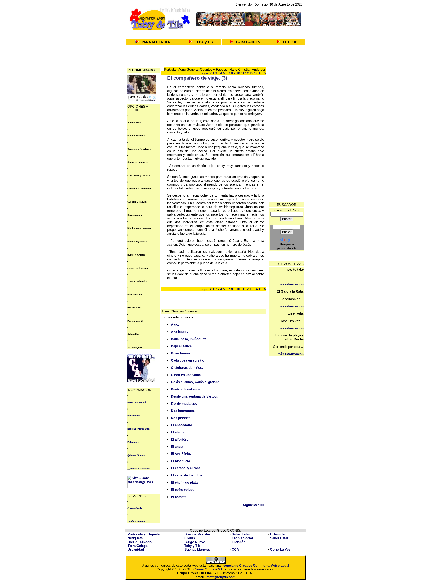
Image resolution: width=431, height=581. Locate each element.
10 (238, 73)
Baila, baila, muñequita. (189, 339)
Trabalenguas (134, 347)
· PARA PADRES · (248, 42)
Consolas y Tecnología (139, 188)
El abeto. (178, 432)
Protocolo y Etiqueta (144, 534)
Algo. (175, 324)
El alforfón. (179, 439)
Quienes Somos (136, 455)
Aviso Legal (280, 565)
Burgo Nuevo (194, 542)
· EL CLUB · (290, 42)
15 (260, 73)
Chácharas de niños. (187, 367)
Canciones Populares (139, 149)
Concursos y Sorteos (138, 175)
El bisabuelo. (181, 461)
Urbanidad (278, 534)
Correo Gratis (134, 508)
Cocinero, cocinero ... (139, 162)
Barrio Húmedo (140, 542)
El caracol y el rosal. (186, 468)
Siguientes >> (253, 505)
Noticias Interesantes (139, 429)
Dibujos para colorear (139, 228)
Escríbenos (133, 415)
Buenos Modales (197, 534)
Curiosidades (134, 215)
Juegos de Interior (137, 281)
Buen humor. (181, 353)
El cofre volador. (183, 489)
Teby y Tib (192, 546)
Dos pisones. (181, 418)
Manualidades (135, 294)
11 (242, 73)
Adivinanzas (134, 122)
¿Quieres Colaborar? (138, 468)
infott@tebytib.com (220, 577)
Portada (170, 69)
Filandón (238, 542)
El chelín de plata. (184, 482)
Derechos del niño (137, 402)
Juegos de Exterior (137, 268)
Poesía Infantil (135, 321)
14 (256, 73)
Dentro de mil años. (186, 389)
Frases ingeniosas (137, 241)
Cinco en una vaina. (186, 375)
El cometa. (179, 497)
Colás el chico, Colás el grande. (195, 382)
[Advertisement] (215, 33)
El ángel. (177, 446)
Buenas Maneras (136, 135)
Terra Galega (137, 546)
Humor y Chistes (136, 254)
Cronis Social (242, 538)
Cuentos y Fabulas (137, 202)
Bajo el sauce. (182, 346)
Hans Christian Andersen (247, 69)
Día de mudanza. (184, 403)
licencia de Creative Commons (245, 565)
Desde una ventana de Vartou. (194, 396)
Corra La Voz (280, 549)
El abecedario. (182, 425)
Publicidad (133, 442)
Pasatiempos (134, 307)
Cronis (189, 538)
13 (251, 73)
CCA (235, 549)
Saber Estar (241, 534)
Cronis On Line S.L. (208, 569)
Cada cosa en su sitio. (188, 360)
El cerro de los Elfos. (187, 475)
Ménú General (187, 69)
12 (247, 73)
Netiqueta (135, 538)
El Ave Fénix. (181, 454)
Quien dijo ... (134, 334)
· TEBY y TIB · (204, 42)
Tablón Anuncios (136, 521)
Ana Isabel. (179, 332)
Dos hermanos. (183, 411)
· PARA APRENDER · (156, 42)
